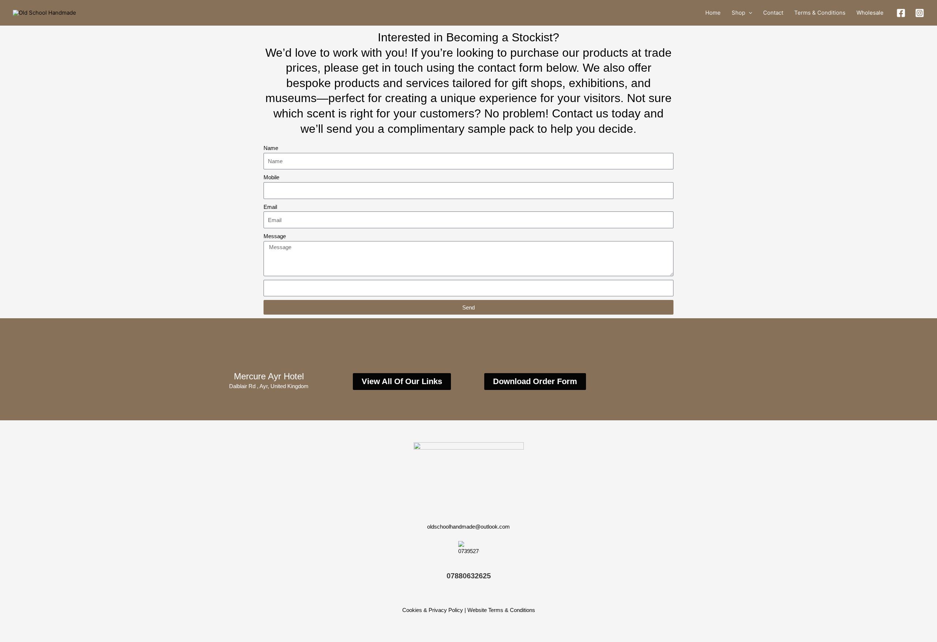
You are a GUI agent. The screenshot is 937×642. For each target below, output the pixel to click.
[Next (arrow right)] (34, 636)
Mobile (271, 177)
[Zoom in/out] (11, 624)
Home (713, 12)
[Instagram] (919, 13)
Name (271, 148)
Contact (773, 12)
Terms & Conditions (819, 12)
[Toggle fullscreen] (34, 624)
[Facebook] (901, 13)
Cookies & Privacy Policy (432, 610)
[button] (748, 13)
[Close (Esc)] (81, 624)
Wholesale (870, 12)
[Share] (58, 624)
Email (270, 207)
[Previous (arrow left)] (11, 636)
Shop (738, 12)
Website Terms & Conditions (501, 610)
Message (275, 236)
